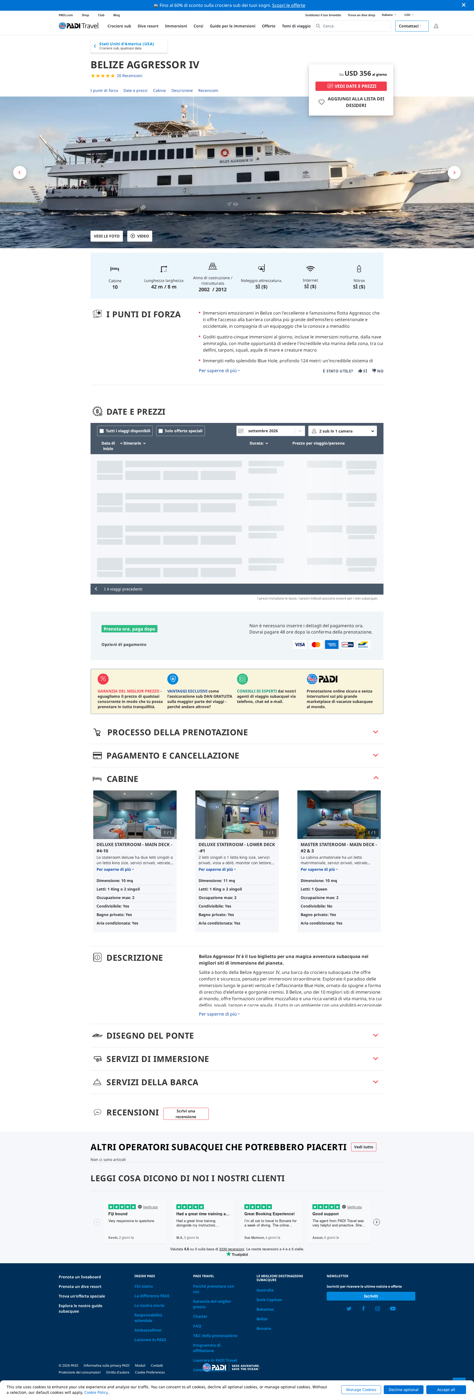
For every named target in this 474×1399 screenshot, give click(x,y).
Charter (200, 1316)
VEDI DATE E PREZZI (355, 86)
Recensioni (208, 90)
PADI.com (66, 15)
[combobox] (352, 26)
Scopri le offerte (288, 5)
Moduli (140, 1365)
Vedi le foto (107, 236)
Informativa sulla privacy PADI (106, 1365)
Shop (85, 15)
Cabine (159, 90)
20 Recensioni (129, 75)
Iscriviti (371, 1296)
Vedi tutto (363, 1146)
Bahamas (265, 1309)
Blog (116, 15)
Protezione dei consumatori (80, 1372)
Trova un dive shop (361, 15)
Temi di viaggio (296, 26)
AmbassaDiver (148, 1330)
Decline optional (404, 1389)
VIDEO (143, 236)
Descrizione (182, 90)
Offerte (268, 26)
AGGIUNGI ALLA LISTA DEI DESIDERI (356, 102)
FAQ (197, 1326)
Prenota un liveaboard (80, 1276)
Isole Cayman (269, 1299)
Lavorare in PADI (150, 1339)
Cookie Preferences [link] (150, 1372)
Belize (261, 1318)
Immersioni (176, 26)
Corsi (198, 26)
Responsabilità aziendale (148, 1317)
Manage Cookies (361, 1389)
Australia (264, 1290)
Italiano (387, 15)
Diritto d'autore (117, 1372)
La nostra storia (149, 1305)
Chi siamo (143, 1286)
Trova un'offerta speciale (82, 1296)
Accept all (446, 1389)
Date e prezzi (135, 90)
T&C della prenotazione (215, 1335)
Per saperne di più (218, 371)
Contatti (157, 1365)
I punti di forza (104, 90)
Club (101, 15)
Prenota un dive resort (80, 1286)
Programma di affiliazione (207, 1348)
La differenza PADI (151, 1295)
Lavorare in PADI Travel (215, 1360)
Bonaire (263, 1328)
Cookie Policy (96, 1392)
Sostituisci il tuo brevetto (323, 15)
